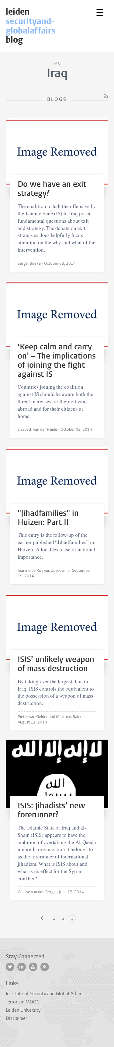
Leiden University (23, 1010)
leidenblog (30, 25)
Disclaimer (16, 1018)
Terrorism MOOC (22, 1002)
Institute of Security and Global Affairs (45, 994)
